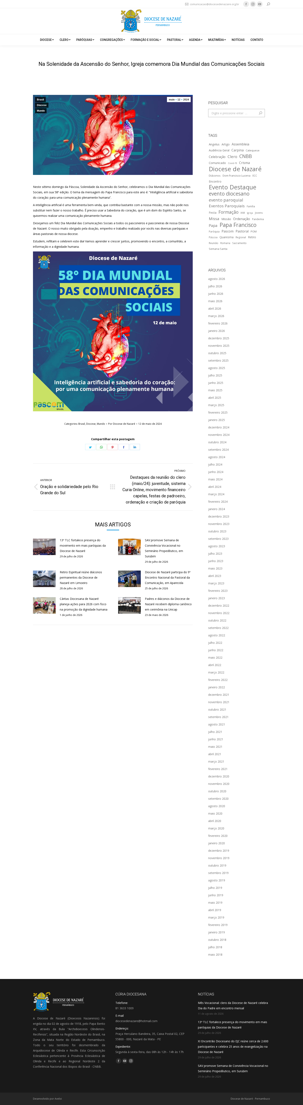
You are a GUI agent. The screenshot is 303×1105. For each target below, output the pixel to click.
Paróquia (214, 231)
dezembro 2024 (218, 427)
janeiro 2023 (216, 598)
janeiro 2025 (216, 420)
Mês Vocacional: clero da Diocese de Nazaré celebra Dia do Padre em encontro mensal (233, 1005)
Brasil (40, 99)
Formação (228, 212)
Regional (241, 237)
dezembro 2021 (218, 695)
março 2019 (216, 917)
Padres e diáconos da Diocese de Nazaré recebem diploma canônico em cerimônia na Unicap (168, 604)
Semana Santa (218, 249)
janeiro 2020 (216, 843)
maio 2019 (215, 903)
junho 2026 (215, 294)
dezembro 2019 (218, 851)
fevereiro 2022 (218, 680)
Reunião (213, 243)
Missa (214, 218)
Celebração (217, 157)
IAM (243, 212)
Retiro (252, 237)
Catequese (253, 150)
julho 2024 (215, 464)
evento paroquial (226, 200)
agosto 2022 (216, 635)
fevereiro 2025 (218, 412)
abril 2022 (214, 665)
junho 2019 (215, 895)
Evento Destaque (232, 187)
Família (251, 206)
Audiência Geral (219, 150)
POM (254, 231)
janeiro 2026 (216, 331)
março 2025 (216, 405)
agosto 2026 (216, 279)
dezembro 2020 (218, 776)
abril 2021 (214, 754)
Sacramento (239, 243)
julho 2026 (215, 286)
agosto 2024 (216, 457)
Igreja (250, 212)
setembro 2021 (218, 717)
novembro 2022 (218, 613)
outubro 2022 (217, 620)
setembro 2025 (218, 360)
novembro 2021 (218, 702)
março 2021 (216, 761)
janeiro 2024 (216, 509)
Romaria (225, 243)
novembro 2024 (218, 435)
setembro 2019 (218, 873)
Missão (226, 219)
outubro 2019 (217, 865)
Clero (232, 156)
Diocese (42, 105)
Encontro (215, 181)
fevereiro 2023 (218, 591)
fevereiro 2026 (218, 323)
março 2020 (216, 828)
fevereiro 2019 (218, 925)
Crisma (244, 162)
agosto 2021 (216, 724)
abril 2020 (214, 821)
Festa (212, 212)
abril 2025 (214, 398)
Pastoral (242, 231)
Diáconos (215, 175)
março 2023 (216, 583)
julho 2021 (215, 732)
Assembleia (240, 144)
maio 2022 (215, 657)
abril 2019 (214, 910)
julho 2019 (215, 888)
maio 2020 (215, 813)
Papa (213, 225)
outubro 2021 (217, 709)
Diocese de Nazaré (235, 169)
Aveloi (58, 1098)
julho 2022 (215, 643)
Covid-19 (232, 163)
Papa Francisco (238, 225)
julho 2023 (215, 553)
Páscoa (213, 237)
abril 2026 (214, 308)
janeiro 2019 (216, 932)
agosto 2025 (216, 368)
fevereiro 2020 (218, 836)
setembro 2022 (218, 628)
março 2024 (216, 494)
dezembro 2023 (218, 516)
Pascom (228, 231)
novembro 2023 (218, 524)
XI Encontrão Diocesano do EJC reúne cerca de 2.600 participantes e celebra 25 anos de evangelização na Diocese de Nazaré (233, 1046)
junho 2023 (215, 561)
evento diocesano (229, 193)
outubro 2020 (217, 791)
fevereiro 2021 (218, 769)
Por (121, 424)
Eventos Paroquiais (227, 206)
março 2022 (216, 672)
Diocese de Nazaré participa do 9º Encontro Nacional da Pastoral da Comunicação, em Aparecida (167, 577)
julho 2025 (215, 375)
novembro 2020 (218, 784)
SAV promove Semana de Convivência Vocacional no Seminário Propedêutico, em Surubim (164, 548)
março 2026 (216, 316)
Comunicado (217, 163)
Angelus (214, 144)
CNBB (245, 156)
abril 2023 (214, 576)
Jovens (259, 212)
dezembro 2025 (218, 338)
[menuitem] (47, 40)
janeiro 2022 (216, 687)
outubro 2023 (217, 531)
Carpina (237, 150)
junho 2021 (215, 739)
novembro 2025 (218, 346)
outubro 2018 (217, 940)
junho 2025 (215, 383)
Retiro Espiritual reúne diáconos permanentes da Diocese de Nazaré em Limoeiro (81, 577)
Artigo (226, 144)
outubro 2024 (217, 442)
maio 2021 (215, 747)
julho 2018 (215, 947)
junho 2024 (215, 472)
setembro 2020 (218, 799)
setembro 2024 (218, 450)
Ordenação (241, 219)
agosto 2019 (216, 880)
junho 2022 (215, 650)
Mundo (41, 110)
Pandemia (258, 219)
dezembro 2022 (218, 605)
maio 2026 (215, 301)
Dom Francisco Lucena (236, 175)
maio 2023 (215, 568)
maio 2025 (215, 390)
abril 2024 (214, 487)
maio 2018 (215, 954)
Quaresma (227, 237)
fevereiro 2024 (218, 502)
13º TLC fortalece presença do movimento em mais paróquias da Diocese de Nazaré (83, 545)
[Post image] (44, 547)
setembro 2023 (218, 539)
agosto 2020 (216, 806)
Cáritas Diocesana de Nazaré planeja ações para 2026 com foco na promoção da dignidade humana (83, 604)
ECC (254, 175)
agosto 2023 (216, 546)
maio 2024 (215, 479)
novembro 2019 (218, 858)
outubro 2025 (217, 353)
